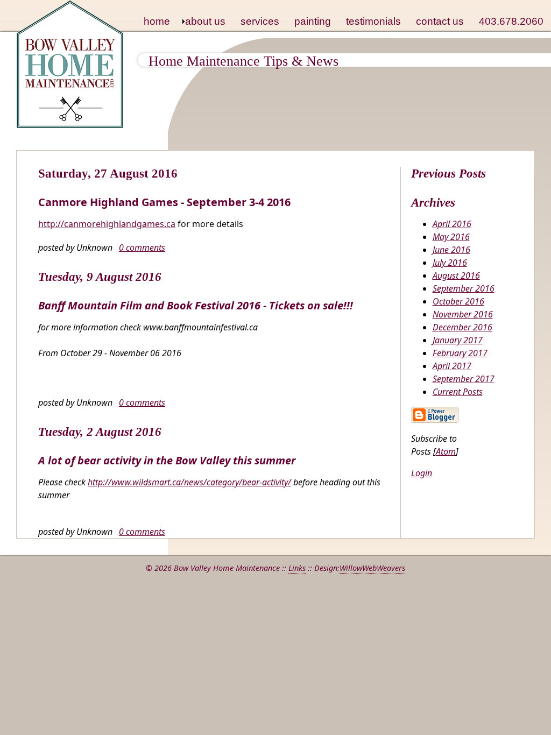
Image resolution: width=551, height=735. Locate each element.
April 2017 (452, 366)
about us (205, 21)
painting (312, 21)
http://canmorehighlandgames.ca (106, 224)
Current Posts (458, 392)
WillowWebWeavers (372, 568)
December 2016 (462, 327)
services (260, 21)
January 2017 (458, 340)
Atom (446, 451)
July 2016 (450, 262)
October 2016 (458, 301)
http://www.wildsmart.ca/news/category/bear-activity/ (189, 482)
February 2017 (460, 353)
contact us (440, 21)
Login (421, 473)
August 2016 (456, 275)
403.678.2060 (511, 21)
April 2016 (452, 224)
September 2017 (464, 379)
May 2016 (451, 237)
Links (297, 568)
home (157, 21)
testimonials (373, 21)
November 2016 (463, 314)
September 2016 (464, 288)
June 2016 (451, 250)
